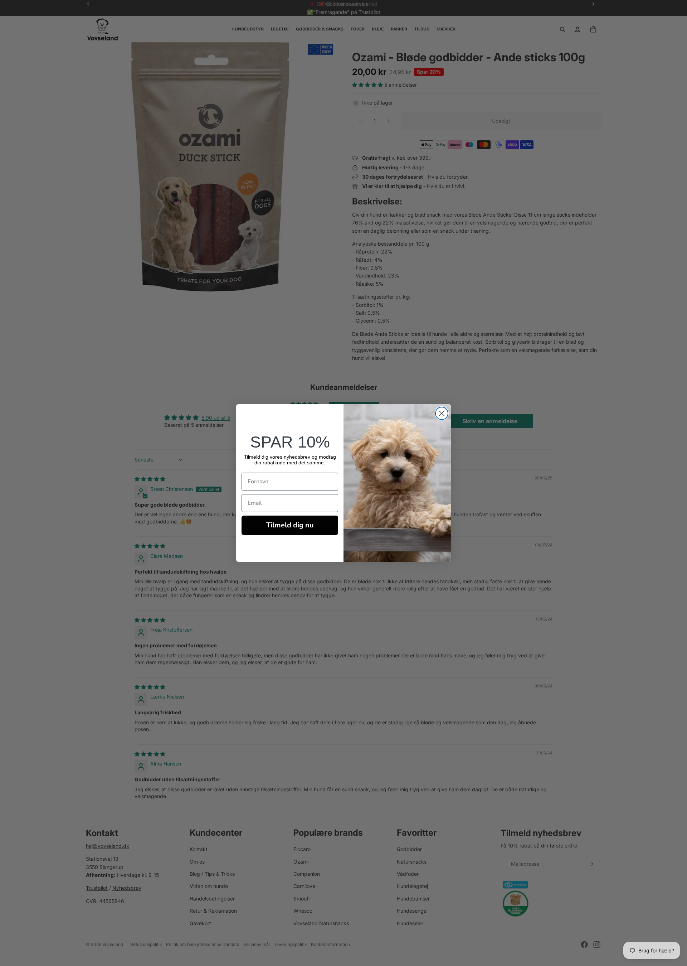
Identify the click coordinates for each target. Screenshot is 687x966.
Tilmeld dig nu (290, 525)
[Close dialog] (441, 413)
